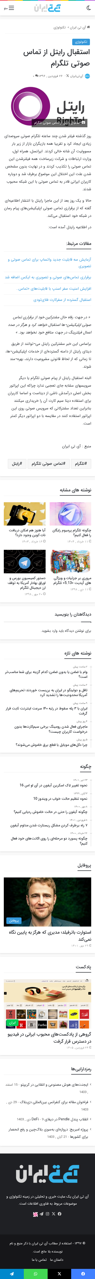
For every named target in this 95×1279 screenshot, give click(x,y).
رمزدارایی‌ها (81, 1069)
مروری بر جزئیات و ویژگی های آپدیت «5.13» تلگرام (72, 580)
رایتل (16, 463)
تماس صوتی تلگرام (47, 463)
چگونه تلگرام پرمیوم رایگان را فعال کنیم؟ (71, 533)
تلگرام (79, 463)
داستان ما (56, 1260)
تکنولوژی (59, 27)
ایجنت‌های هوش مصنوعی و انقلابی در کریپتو (54, 1085)
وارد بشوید (50, 631)
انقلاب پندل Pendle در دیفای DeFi (60, 1119)
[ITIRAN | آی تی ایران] (47, 8)
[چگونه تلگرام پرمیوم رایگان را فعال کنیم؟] (70, 514)
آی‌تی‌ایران (76, 76)
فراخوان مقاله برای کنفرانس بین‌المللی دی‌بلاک (54, 1102)
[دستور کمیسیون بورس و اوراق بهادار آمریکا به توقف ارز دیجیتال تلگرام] (25, 561)
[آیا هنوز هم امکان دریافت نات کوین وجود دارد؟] (25, 514)
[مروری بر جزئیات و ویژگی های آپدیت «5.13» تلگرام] (70, 561)
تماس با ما (39, 1260)
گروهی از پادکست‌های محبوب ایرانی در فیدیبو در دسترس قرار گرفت (49, 1038)
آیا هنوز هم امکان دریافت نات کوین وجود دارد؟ (27, 533)
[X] (54, 1214)
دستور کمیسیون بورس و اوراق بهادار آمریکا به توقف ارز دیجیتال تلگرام (27, 583)
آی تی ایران (78, 27)
